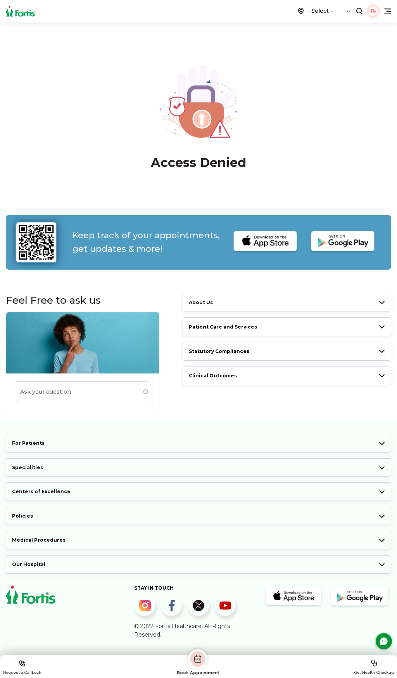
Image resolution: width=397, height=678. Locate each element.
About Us (201, 302)
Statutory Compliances (219, 351)
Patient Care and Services (223, 327)
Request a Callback (22, 672)
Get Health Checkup (374, 672)
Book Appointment (198, 672)
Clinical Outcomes (213, 376)
